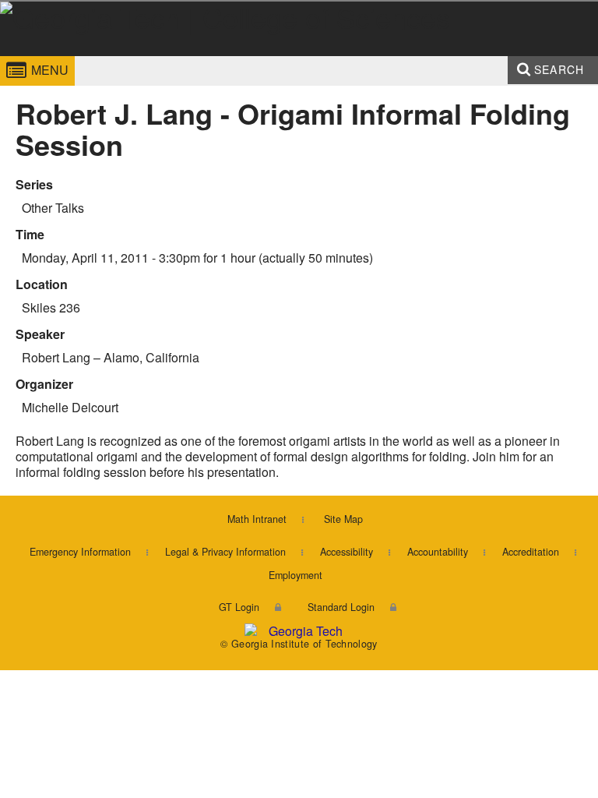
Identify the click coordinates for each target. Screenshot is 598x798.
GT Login (239, 607)
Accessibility (346, 552)
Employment (295, 575)
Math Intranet (257, 519)
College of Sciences (213, 57)
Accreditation (530, 552)
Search (559, 69)
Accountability (437, 552)
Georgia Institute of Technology (45, 57)
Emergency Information (80, 552)
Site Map (343, 519)
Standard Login (341, 607)
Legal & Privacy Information (225, 552)
